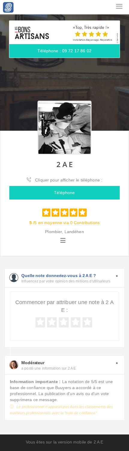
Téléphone (64, 192)
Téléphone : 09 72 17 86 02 (65, 50)
